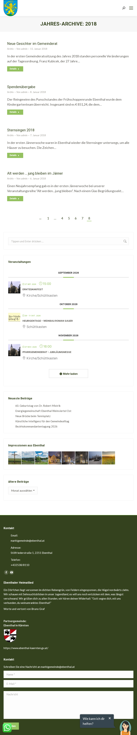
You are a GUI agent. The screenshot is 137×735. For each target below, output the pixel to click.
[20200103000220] (55, 458)
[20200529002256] (15, 458)
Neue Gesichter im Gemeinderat (32, 43)
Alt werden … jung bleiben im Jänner (35, 173)
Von (21, 48)
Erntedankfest (32, 289)
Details (13, 69)
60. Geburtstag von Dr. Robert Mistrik (37, 405)
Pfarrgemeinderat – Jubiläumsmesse (46, 352)
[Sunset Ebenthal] (108, 458)
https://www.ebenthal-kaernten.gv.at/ (26, 648)
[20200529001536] (28, 458)
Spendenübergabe (21, 87)
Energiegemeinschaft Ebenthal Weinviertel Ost (43, 410)
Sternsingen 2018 (20, 130)
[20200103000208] (95, 458)
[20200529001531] (41, 458)
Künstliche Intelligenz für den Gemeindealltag (42, 421)
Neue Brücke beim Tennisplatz (32, 416)
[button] (125, 725)
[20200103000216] (82, 458)
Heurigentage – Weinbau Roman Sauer (47, 320)
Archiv (10, 48)
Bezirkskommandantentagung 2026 (36, 426)
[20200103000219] (68, 458)
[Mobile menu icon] (131, 8)
